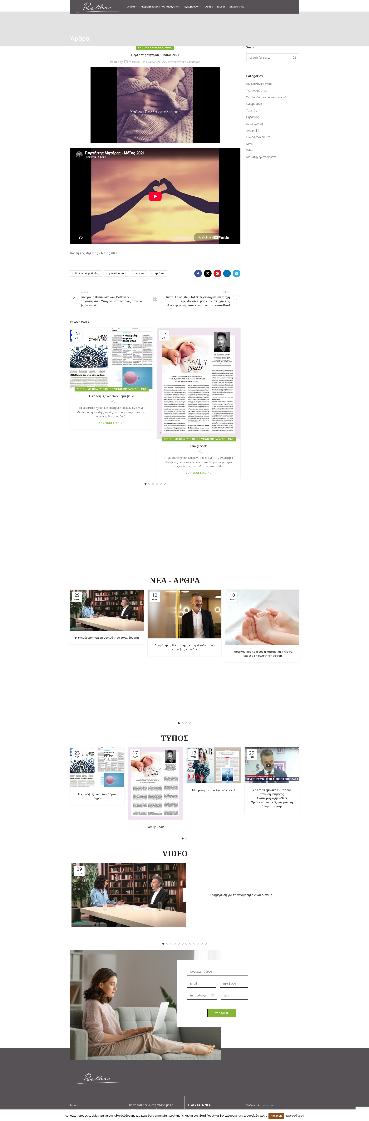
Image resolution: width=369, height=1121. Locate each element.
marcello (134, 62)
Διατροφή (252, 130)
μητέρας (159, 273)
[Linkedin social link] (227, 273)
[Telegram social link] (236, 273)
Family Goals (199, 446)
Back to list (155, 298)
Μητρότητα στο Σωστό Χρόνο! (213, 790)
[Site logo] (99, 6)
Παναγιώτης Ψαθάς (87, 273)
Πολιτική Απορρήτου (259, 1105)
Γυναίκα (74, 1105)
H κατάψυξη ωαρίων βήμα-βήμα (111, 396)
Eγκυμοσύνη (254, 104)
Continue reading (111, 423)
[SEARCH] (294, 57)
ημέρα (140, 273)
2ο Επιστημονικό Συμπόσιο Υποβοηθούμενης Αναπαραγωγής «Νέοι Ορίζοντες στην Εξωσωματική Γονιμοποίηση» (272, 798)
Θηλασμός (252, 117)
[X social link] (208, 273)
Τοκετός (251, 110)
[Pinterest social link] (217, 273)
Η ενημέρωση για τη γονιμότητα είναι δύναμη (107, 637)
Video (168, 47)
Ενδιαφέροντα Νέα (150, 47)
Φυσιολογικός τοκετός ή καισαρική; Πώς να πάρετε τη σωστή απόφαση (262, 653)
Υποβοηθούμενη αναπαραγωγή (119, 389)
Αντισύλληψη (254, 123)
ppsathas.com (117, 273)
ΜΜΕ (144, 389)
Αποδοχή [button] (276, 1115)
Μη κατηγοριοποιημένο (261, 157)
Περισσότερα (294, 1115)
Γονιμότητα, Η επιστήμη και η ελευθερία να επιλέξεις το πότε (185, 647)
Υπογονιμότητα (87, 389)
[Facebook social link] (198, 273)
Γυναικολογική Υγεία (259, 84)
